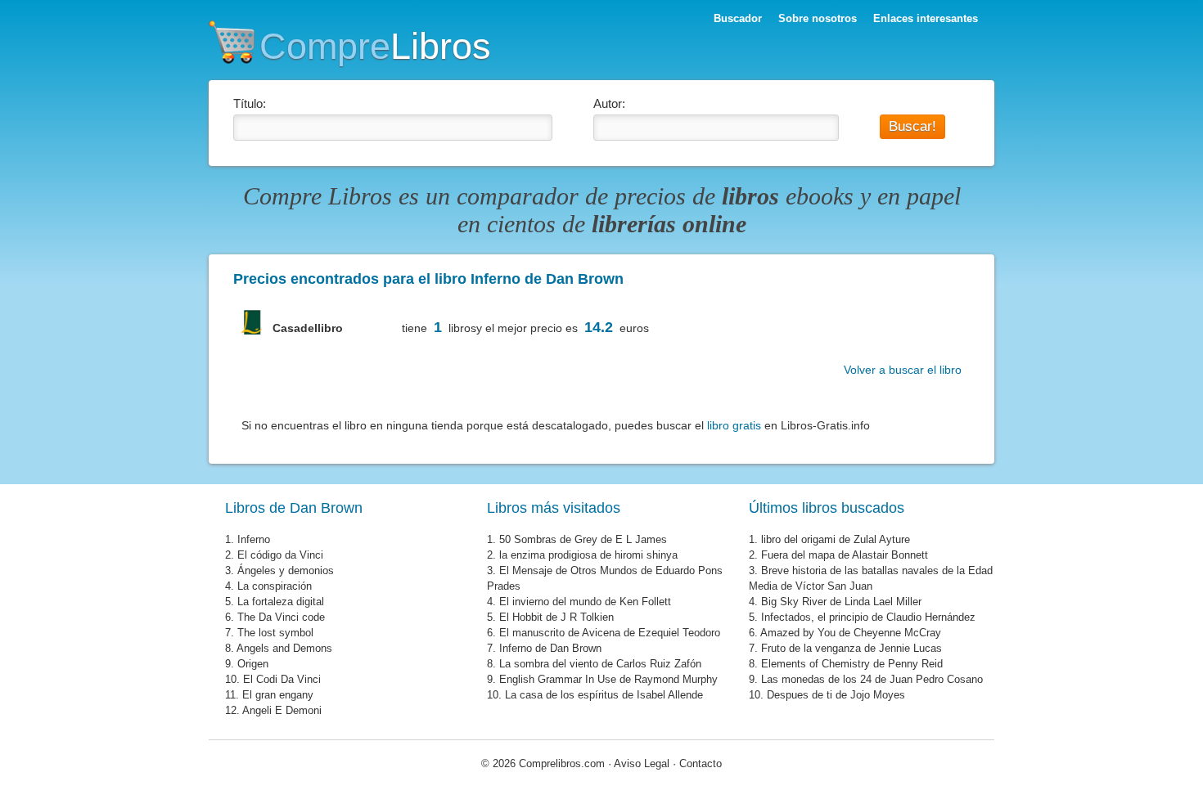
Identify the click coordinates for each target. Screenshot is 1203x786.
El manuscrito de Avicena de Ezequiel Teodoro (609, 633)
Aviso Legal (641, 763)
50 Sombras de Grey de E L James (583, 539)
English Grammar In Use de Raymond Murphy (608, 679)
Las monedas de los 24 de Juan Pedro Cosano (872, 679)
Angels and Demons (284, 648)
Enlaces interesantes (925, 18)
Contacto (700, 763)
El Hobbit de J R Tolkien (556, 617)
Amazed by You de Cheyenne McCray (850, 633)
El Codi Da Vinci (282, 679)
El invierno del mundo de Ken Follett (585, 601)
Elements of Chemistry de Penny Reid (852, 664)
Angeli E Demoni (282, 710)
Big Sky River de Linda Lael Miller (841, 601)
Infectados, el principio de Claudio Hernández (868, 617)
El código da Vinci (280, 555)
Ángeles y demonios (285, 570)
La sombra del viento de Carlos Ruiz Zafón (600, 664)
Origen (252, 664)
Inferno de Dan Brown (550, 648)
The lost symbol (275, 633)
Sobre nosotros (817, 18)
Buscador (738, 18)
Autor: (609, 103)
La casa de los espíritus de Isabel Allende (604, 695)
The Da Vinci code (281, 617)
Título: (249, 103)
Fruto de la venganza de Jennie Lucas (851, 648)
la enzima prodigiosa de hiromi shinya (588, 555)
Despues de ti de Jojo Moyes (836, 695)
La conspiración (274, 586)
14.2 (598, 327)
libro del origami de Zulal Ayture (835, 539)
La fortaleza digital (280, 601)
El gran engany (277, 695)
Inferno (253, 539)
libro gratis (734, 425)
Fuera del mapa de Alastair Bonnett (844, 555)
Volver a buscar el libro (903, 369)
